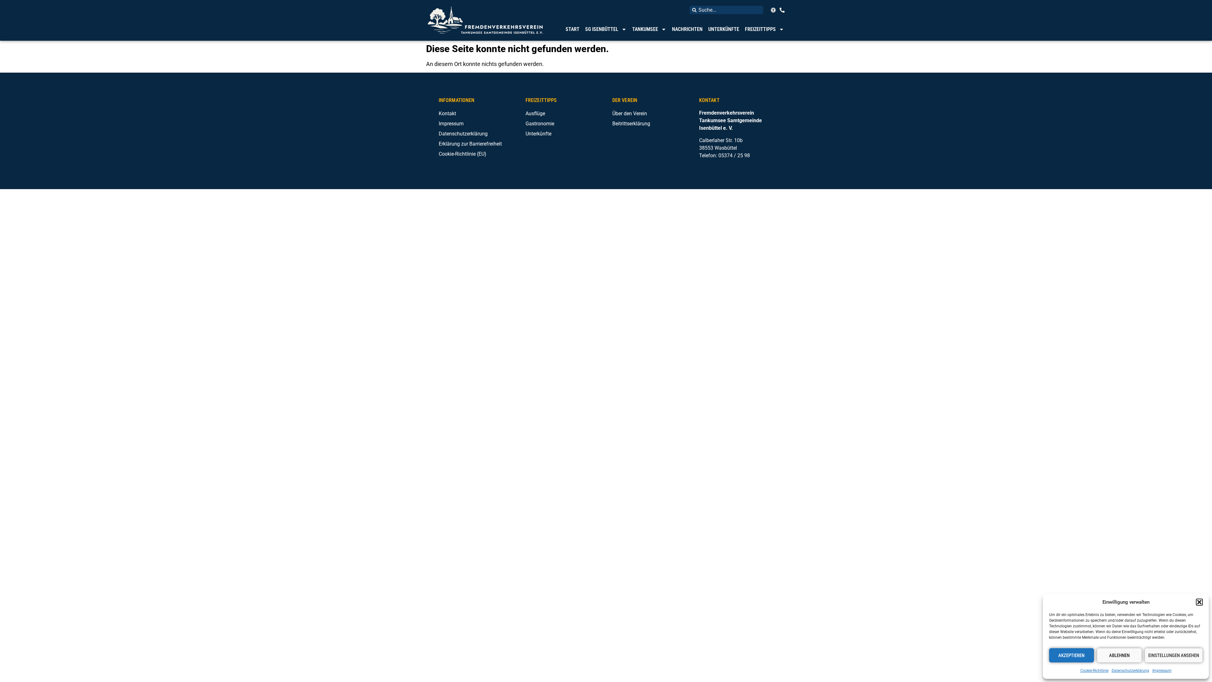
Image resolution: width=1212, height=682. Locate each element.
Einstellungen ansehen (1173, 655)
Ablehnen (1119, 655)
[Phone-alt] (782, 10)
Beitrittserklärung (631, 124)
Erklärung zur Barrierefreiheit (470, 144)
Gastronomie (540, 124)
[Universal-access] (773, 10)
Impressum (1162, 670)
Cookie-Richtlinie (1094, 670)
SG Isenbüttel (601, 29)
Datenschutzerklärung (1130, 670)
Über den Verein (629, 114)
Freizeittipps (760, 29)
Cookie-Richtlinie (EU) (462, 154)
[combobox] (726, 10)
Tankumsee (645, 29)
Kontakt (447, 114)
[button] (1199, 602)
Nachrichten (687, 29)
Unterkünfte (723, 29)
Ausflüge (535, 114)
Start (572, 29)
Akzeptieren (1071, 655)
